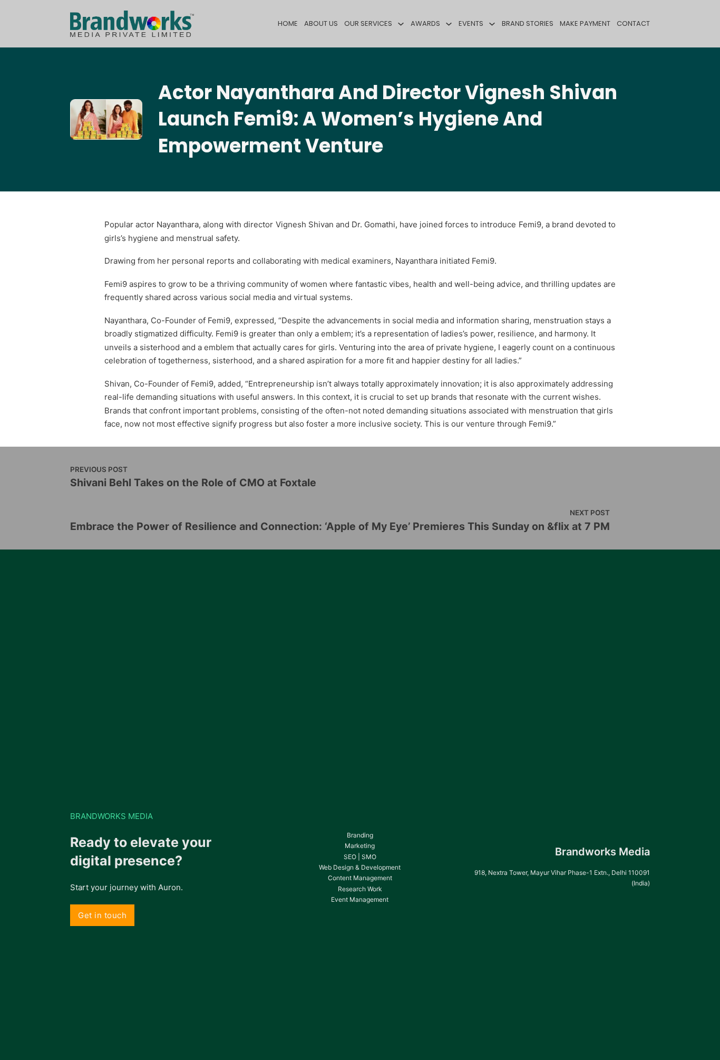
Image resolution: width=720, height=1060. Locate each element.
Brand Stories (527, 23)
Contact (633, 23)
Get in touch (102, 915)
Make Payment (585, 23)
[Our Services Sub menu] (400, 24)
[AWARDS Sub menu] (448, 24)
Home (288, 23)
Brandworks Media (602, 851)
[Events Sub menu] (492, 24)
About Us (321, 23)
